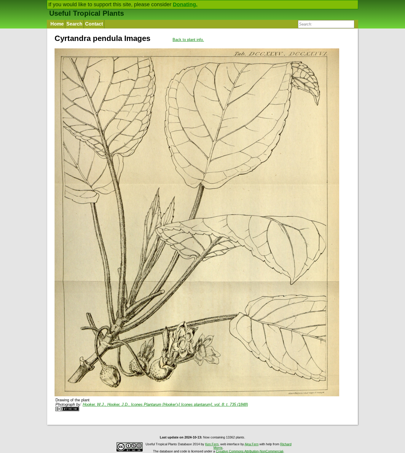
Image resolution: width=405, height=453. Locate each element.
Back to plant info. (188, 39)
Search (74, 23)
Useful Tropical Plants (86, 13)
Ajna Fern (252, 444)
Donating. (185, 4)
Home (57, 23)
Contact (94, 23)
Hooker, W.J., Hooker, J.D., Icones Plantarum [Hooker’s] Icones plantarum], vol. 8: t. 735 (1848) (165, 404)
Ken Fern (212, 444)
